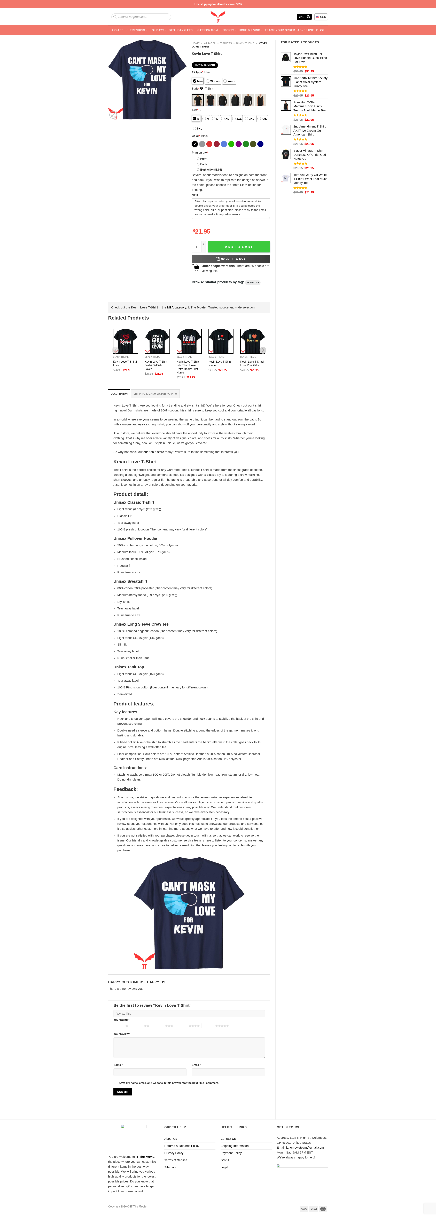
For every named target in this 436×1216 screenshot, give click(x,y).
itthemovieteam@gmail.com (305, 1147)
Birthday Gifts (181, 30)
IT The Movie (145, 1156)
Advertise (305, 30)
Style (197, 88)
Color (196, 135)
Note (195, 194)
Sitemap (170, 1167)
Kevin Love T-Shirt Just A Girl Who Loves (156, 365)
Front (203, 158)
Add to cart (239, 247)
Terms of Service (175, 1160)
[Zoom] (113, 115)
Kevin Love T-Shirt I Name (220, 363)
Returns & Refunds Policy (181, 1146)
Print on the (200, 152)
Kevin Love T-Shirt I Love (125, 363)
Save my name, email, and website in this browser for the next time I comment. (169, 1082)
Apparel (118, 30)
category (176, 307)
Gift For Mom (207, 30)
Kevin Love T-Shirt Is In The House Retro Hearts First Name (188, 367)
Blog (320, 30)
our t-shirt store (153, 452)
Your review (121, 1033)
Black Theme (245, 43)
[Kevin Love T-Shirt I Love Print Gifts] (253, 341)
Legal (224, 1167)
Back (203, 164)
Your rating (121, 1019)
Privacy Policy (173, 1153)
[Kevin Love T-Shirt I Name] (221, 341)
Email (196, 1064)
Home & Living (249, 30)
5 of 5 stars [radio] (208, 1025)
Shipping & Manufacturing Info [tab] (155, 393)
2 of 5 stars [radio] (137, 1025)
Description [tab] (119, 393)
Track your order (280, 30)
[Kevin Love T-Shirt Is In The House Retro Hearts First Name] (189, 341)
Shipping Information (235, 1146)
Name (118, 1064)
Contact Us (228, 1138)
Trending (137, 30)
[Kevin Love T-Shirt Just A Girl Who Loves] (157, 341)
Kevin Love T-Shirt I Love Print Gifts (252, 363)
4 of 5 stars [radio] (182, 1025)
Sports (228, 30)
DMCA (225, 1160)
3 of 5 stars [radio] (158, 1025)
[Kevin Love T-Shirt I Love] (125, 341)
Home (196, 43)
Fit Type (197, 72)
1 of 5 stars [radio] (119, 1025)
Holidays (157, 30)
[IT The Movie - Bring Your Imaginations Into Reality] (218, 16)
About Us (170, 1138)
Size (195, 109)
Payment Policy (231, 1153)
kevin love (253, 283)
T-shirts (226, 43)
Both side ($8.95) (211, 169)
